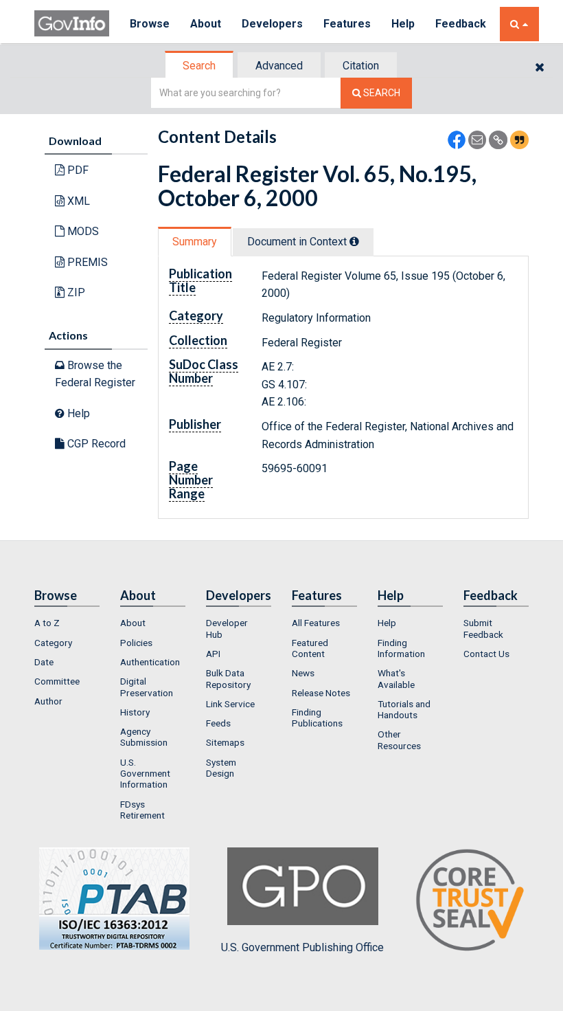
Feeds (218, 723)
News (303, 672)
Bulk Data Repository (228, 678)
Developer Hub (227, 628)
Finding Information (401, 648)
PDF (77, 170)
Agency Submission (144, 737)
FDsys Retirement (142, 810)
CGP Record (95, 443)
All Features (316, 622)
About (205, 23)
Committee (57, 681)
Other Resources (399, 740)
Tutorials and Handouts (404, 709)
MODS (82, 231)
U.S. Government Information (145, 773)
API (213, 653)
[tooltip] (354, 241)
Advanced (279, 65)
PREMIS (86, 262)
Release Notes (321, 692)
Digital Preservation (146, 687)
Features (347, 23)
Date (44, 661)
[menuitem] (67, 623)
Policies (136, 642)
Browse (150, 23)
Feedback (460, 23)
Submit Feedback (483, 628)
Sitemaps (225, 742)
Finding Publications (317, 718)
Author (48, 701)
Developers (272, 23)
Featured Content (310, 648)
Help (403, 23)
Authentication (150, 661)
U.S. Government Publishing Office (302, 947)
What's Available (396, 678)
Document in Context (298, 241)
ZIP (75, 292)
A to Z (47, 622)
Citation (361, 65)
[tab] (200, 65)
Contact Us (486, 653)
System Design (221, 768)
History (135, 712)
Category (53, 642)
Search (199, 65)
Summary (194, 241)
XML (77, 201)
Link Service (230, 703)
